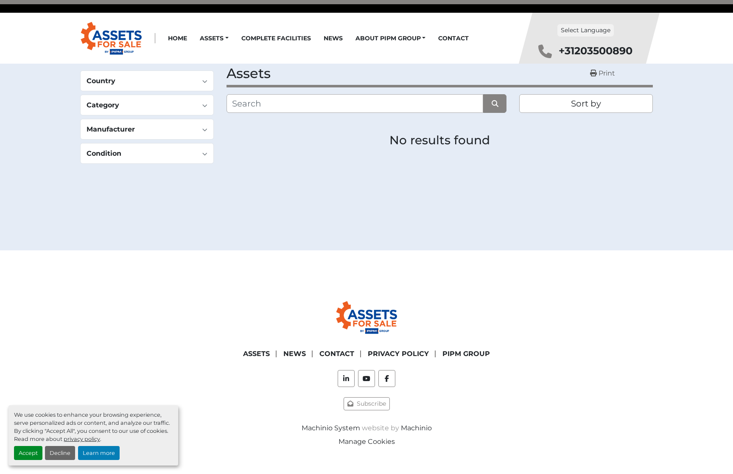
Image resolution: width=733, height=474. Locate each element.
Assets (212, 38)
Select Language (585, 30)
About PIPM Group (388, 38)
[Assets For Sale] (366, 317)
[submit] (494, 103)
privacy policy (82, 439)
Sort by (586, 103)
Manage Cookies (367, 442)
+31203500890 (595, 51)
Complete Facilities (276, 38)
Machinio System (331, 428)
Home (177, 38)
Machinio (416, 428)
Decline (60, 453)
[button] (214, 38)
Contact (453, 38)
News (333, 38)
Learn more (99, 453)
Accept (28, 453)
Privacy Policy (398, 354)
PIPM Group (466, 354)
